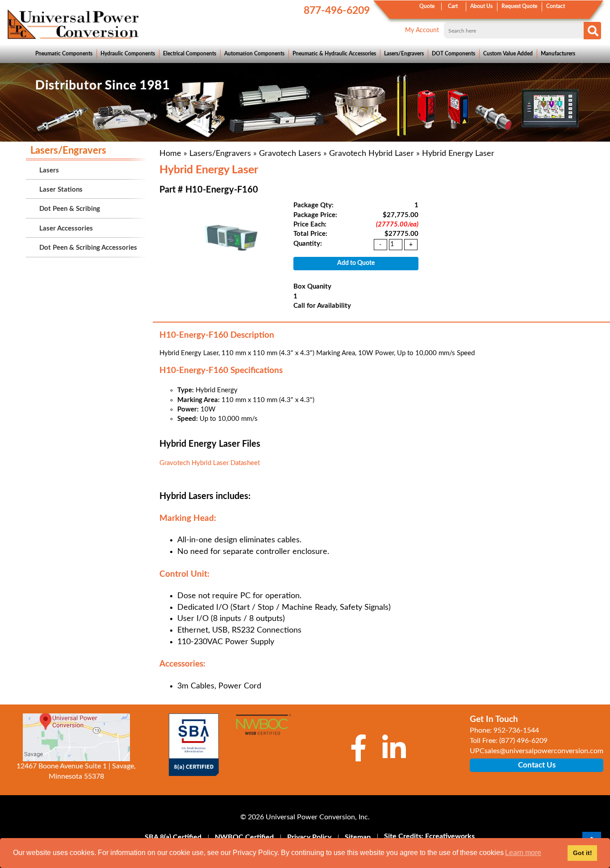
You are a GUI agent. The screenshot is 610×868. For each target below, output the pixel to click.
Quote (427, 6)
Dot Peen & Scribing (69, 208)
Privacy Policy (309, 837)
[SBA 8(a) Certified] (194, 744)
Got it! (582, 852)
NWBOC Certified (244, 837)
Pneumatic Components (63, 53)
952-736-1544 (516, 730)
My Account (422, 30)
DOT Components (453, 53)
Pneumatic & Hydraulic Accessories (334, 53)
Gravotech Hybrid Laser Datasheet (209, 463)
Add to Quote (356, 263)
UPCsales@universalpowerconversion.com (536, 751)
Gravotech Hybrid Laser (371, 154)
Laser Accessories (66, 228)
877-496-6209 (337, 10)
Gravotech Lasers (290, 154)
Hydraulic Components (127, 53)
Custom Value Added (508, 53)
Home (170, 154)
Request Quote (519, 6)
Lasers (49, 170)
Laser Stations (61, 189)
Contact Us (537, 765)
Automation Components (254, 53)
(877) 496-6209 (523, 740)
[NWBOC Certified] (263, 729)
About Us (481, 6)
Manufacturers (558, 53)
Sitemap (358, 837)
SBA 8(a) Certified (173, 837)
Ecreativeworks (450, 836)
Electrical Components (189, 53)
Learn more (523, 852)
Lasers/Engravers (404, 53)
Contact (555, 6)
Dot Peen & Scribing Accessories (88, 247)
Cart (453, 6)
